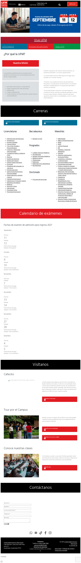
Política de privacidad (61, 550)
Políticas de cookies (68, 548)
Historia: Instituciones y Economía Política (65, 156)
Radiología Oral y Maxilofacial (41, 164)
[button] (21, 4)
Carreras (33, 5)
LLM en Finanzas (63, 146)
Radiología (36, 162)
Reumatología (37, 165)
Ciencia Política (11, 144)
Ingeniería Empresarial (13, 179)
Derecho (9, 157)
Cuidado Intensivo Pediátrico (41, 153)
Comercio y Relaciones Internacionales (13, 150)
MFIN (59, 142)
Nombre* (6, 503)
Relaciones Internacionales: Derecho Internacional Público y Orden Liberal (67, 173)
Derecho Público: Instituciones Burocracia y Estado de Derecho (67, 200)
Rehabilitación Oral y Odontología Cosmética (65, 182)
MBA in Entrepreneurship (65, 140)
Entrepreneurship (12, 170)
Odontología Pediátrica (65, 190)
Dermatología (37, 154)
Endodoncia (61, 177)
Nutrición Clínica (12, 186)
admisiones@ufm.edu (40, 545)
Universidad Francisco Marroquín (13, 542)
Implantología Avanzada (65, 188)
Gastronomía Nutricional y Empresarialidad (15, 172)
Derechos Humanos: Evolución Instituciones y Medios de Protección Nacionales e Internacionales (67, 194)
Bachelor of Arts (37, 139)
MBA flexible (61, 139)
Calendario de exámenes (42, 4)
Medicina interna (37, 158)
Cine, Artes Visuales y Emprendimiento (13, 147)
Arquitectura (10, 140)
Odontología (10, 188)
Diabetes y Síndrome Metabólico (64, 150)
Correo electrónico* (10, 510)
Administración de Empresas (15, 139)
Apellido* (6, 506)
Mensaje (6, 517)
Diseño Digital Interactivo (14, 162)
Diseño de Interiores (13, 159)
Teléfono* (7, 514)
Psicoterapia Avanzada (64, 164)
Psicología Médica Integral (66, 162)
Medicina (9, 184)
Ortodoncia (61, 179)
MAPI (59, 144)
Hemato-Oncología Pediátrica (41, 156)
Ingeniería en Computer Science (16, 181)
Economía (10, 164)
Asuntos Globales (12, 142)
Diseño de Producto (13, 161)
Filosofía (60, 153)
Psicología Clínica (12, 190)
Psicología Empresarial (13, 192)
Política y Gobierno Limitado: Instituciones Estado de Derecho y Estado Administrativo (67, 168)
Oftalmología (36, 160)
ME (59, 148)
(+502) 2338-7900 (43, 543)
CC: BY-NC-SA (73, 545)
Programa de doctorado (40, 179)
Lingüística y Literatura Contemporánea (65, 160)
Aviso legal (58, 548)
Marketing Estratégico (13, 183)
